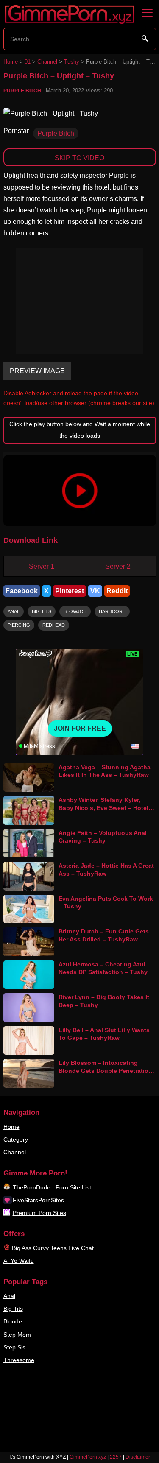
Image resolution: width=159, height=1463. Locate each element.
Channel (47, 62)
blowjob (75, 611)
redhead (53, 625)
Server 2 (118, 566)
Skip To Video (79, 158)
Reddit (117, 591)
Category (15, 1139)
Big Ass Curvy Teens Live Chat (53, 1248)
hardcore (112, 611)
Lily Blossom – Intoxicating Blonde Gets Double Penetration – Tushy (105, 1070)
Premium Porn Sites (39, 1212)
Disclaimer (138, 1457)
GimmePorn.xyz (88, 1457)
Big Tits (13, 1308)
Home (10, 62)
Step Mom (17, 1334)
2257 (116, 1457)
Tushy (71, 62)
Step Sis (14, 1347)
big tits (41, 611)
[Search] (145, 38)
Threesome (18, 1360)
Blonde (12, 1321)
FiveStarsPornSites (38, 1200)
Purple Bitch (22, 91)
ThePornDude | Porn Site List (52, 1187)
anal (14, 611)
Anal (9, 1296)
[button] (79, 490)
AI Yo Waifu (18, 1260)
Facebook (22, 591)
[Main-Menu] (147, 13)
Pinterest (69, 591)
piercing (19, 625)
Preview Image (37, 370)
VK (95, 591)
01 (28, 62)
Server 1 (41, 566)
